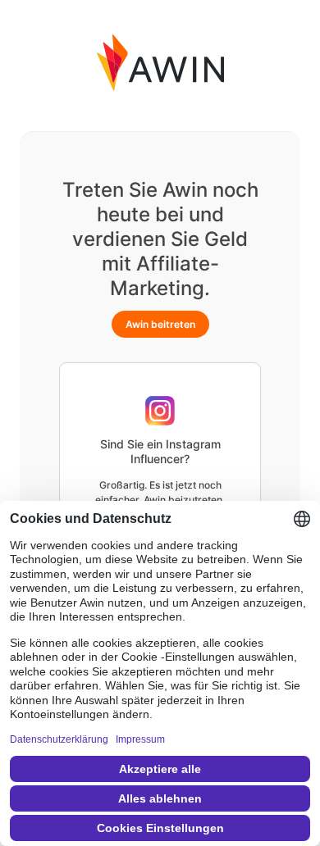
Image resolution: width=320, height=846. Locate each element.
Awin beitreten (160, 324)
